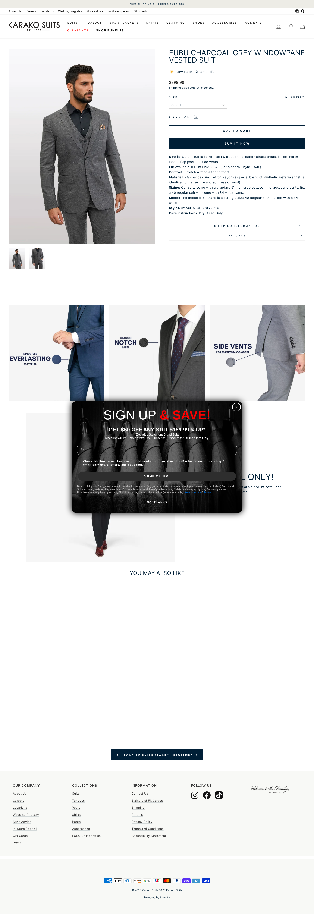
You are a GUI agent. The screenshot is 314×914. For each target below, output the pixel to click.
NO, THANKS (157, 502)
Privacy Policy (193, 492)
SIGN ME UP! (157, 476)
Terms (207, 492)
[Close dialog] (236, 407)
